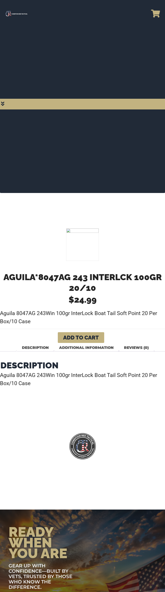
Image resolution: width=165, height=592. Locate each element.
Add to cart (81, 337)
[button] (82, 104)
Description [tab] (35, 347)
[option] (82, 244)
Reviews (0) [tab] (136, 347)
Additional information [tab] (86, 347)
